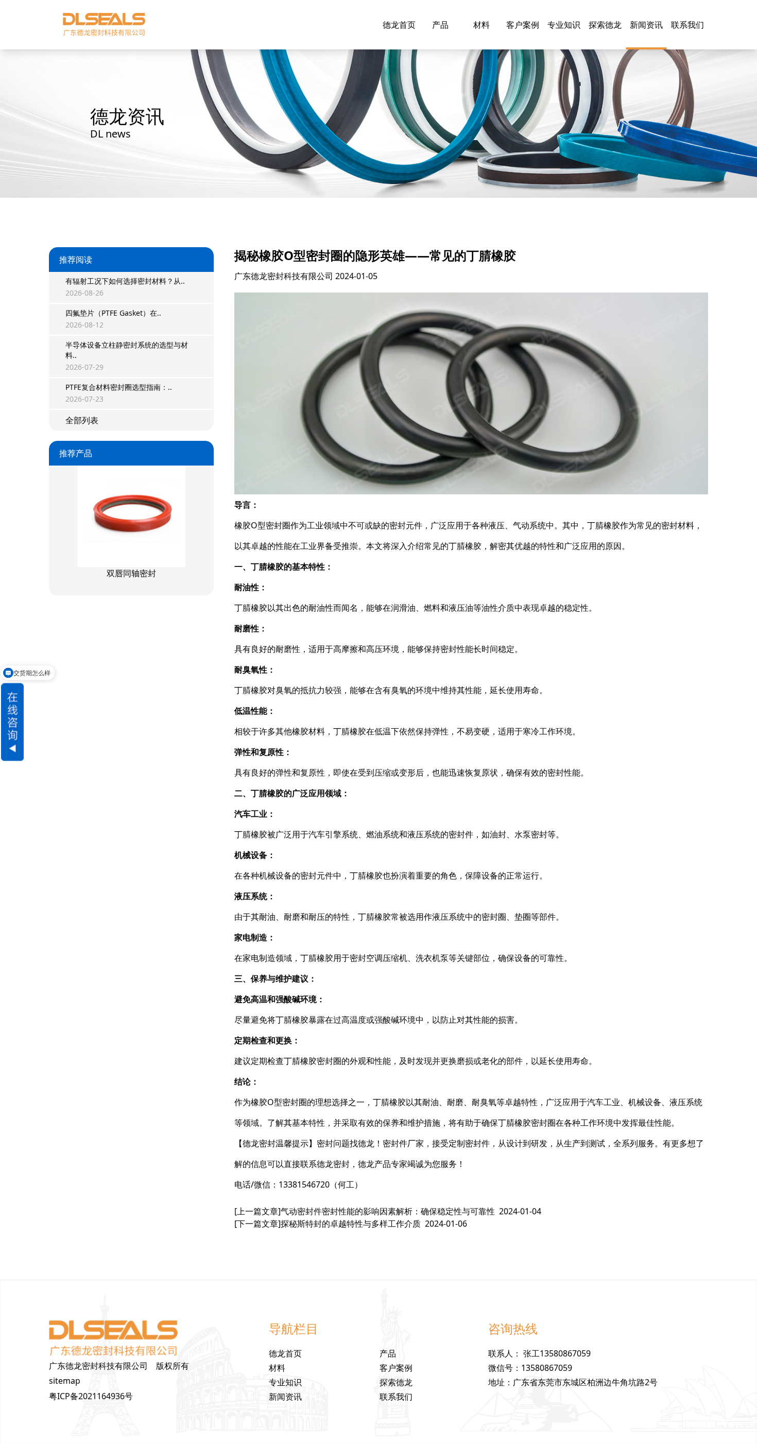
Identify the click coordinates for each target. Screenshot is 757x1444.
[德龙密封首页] (104, 24)
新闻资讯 (646, 24)
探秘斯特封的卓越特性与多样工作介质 (350, 1223)
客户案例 (522, 24)
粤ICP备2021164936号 (91, 1396)
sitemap (64, 1380)
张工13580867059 (557, 1353)
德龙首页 (399, 24)
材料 (481, 24)
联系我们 (687, 24)
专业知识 (563, 24)
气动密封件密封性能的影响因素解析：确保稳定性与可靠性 (387, 1211)
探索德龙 (605, 24)
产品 (440, 24)
